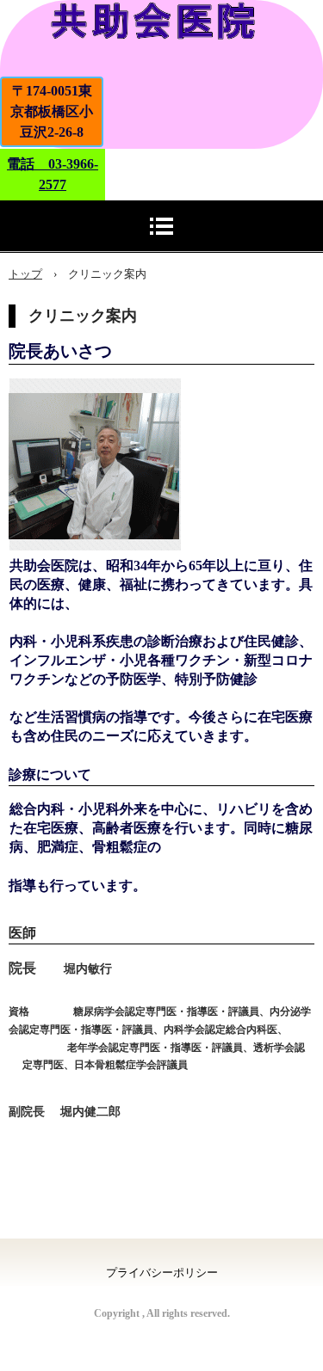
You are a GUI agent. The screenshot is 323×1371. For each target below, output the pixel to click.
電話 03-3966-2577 (52, 174)
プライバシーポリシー (162, 1272)
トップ (25, 273)
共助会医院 (161, 38)
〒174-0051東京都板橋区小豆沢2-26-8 (51, 111)
